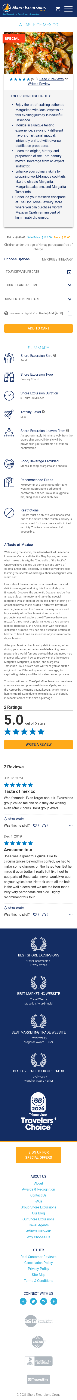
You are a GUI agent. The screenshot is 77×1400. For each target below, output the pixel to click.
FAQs (38, 1201)
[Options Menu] (70, 825)
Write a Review (39, 84)
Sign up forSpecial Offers (38, 1155)
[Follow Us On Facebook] (23, 1301)
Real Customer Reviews (38, 1257)
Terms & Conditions (38, 1281)
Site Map (38, 1275)
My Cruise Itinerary (57, 259)
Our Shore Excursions (38, 1219)
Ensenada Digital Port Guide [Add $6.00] (36, 313)
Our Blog (38, 1213)
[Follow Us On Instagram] (43, 1301)
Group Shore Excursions (38, 1207)
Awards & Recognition (38, 1189)
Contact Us (38, 1195)
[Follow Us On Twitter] (33, 1301)
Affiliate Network (38, 1231)
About (38, 1183)
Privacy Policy (38, 1269)
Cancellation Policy (38, 1263)
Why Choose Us (38, 1237)
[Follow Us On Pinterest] (53, 1301)
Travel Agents (38, 1225)
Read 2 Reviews (51, 79)
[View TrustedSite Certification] (38, 1379)
